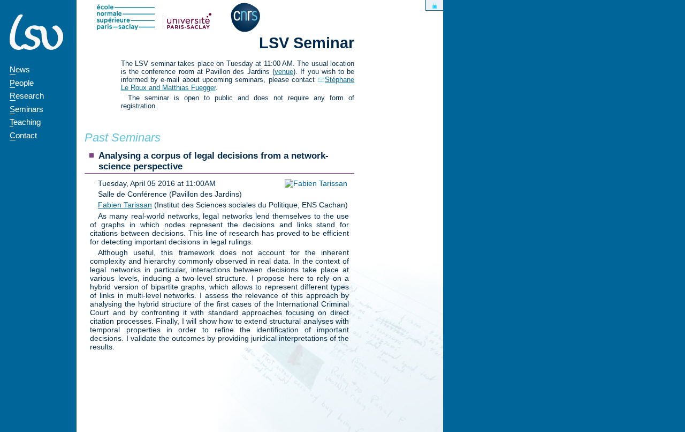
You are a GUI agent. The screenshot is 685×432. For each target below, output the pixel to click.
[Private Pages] (434, 5)
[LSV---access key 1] (36, 32)
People (22, 82)
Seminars (26, 109)
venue (284, 72)
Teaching (25, 121)
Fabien (125, 204)
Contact (23, 135)
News (20, 69)
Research (27, 95)
